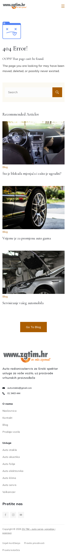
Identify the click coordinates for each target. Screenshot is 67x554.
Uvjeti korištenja (11, 543)
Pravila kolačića (11, 550)
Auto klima (9, 478)
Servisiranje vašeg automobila (23, 303)
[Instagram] (13, 515)
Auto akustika (11, 456)
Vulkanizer (8, 492)
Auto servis (9, 485)
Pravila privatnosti (34, 543)
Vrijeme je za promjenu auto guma (26, 238)
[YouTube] (21, 515)
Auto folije (8, 463)
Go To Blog (33, 327)
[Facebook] (5, 515)
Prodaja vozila (11, 431)
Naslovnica (9, 410)
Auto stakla (9, 449)
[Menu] (63, 6)
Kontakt (7, 417)
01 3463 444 (13, 393)
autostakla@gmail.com (19, 387)
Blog (5, 167)
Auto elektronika (12, 471)
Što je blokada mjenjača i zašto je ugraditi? (31, 173)
